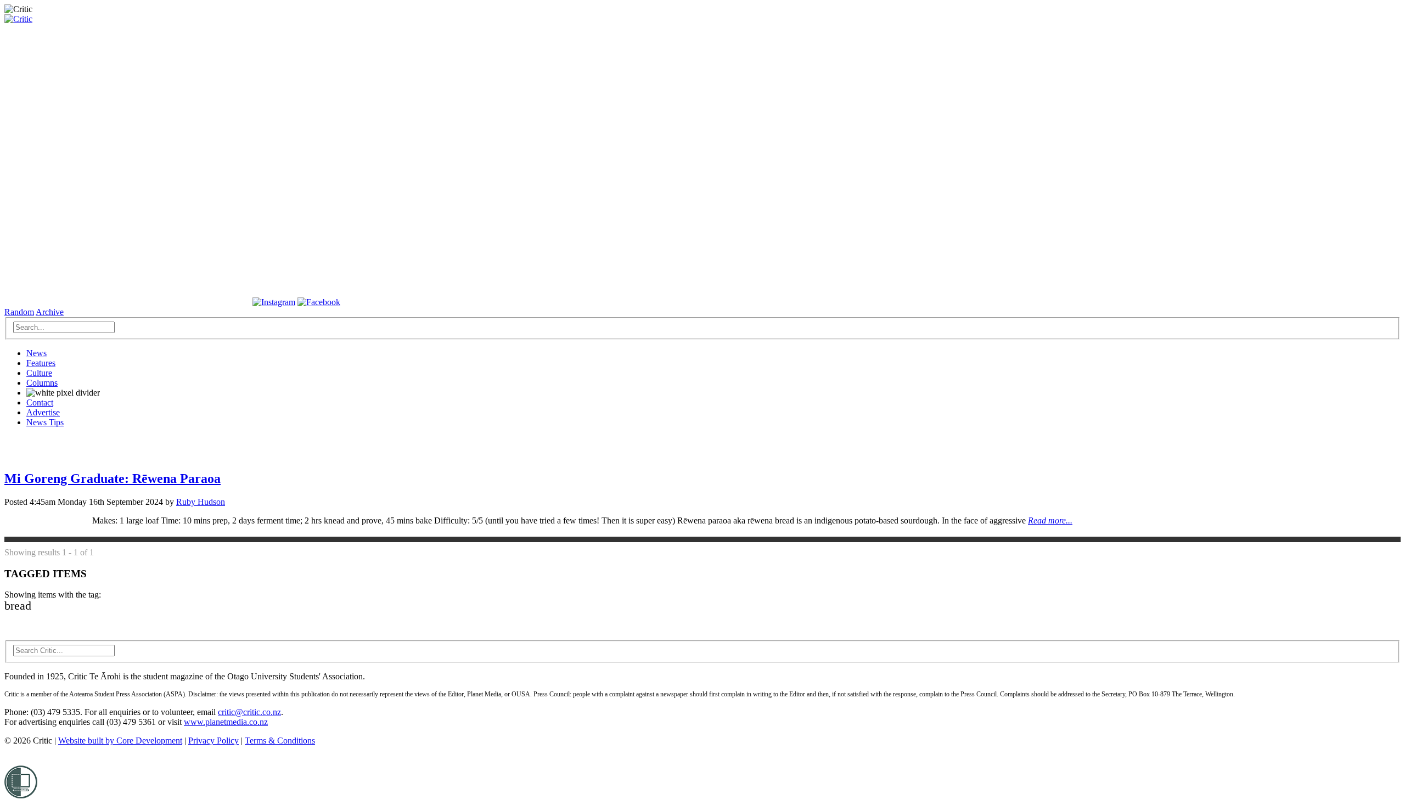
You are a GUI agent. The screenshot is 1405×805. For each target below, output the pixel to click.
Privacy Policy (213, 740)
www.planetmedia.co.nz (226, 722)
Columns (42, 382)
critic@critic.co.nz (249, 712)
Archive (50, 312)
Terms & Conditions (280, 740)
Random (19, 312)
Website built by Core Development (120, 740)
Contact (39, 402)
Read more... (1050, 520)
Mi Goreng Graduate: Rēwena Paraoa (112, 478)
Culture (39, 373)
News (36, 353)
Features (40, 363)
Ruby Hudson (200, 501)
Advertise (43, 412)
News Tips (45, 422)
